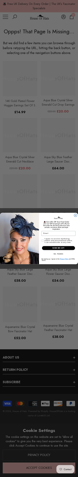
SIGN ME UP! (58, 248)
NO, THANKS (58, 254)
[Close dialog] (75, 215)
